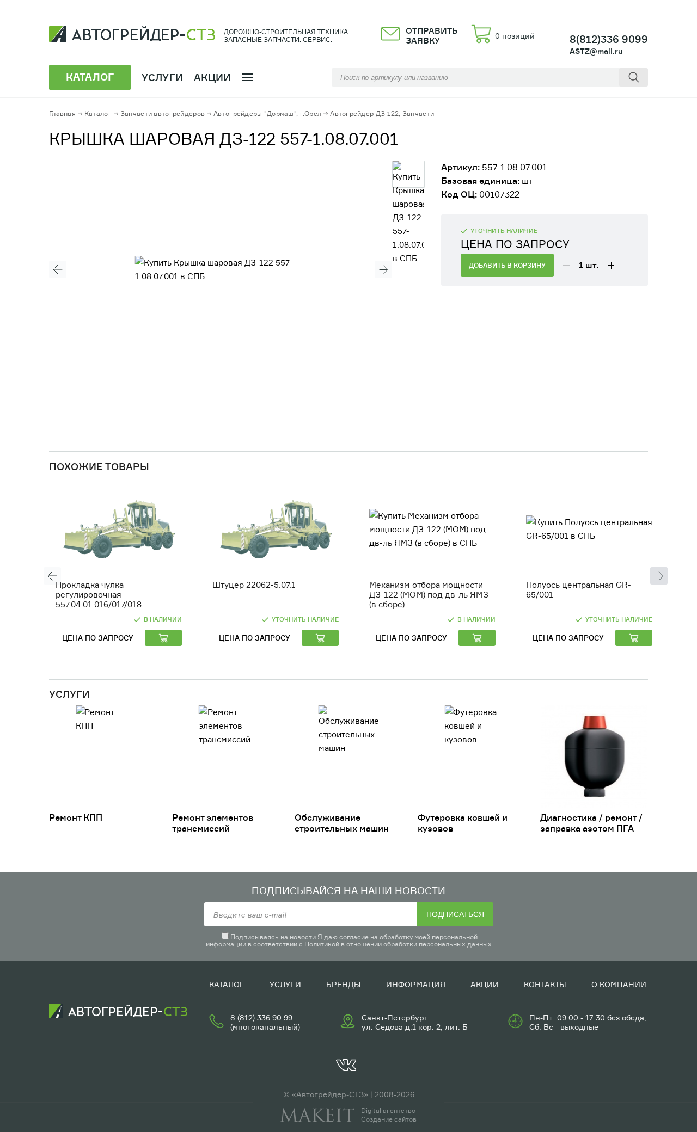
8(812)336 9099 (609, 39)
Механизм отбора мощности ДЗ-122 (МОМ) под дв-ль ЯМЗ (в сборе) (428, 595)
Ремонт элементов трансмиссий (212, 823)
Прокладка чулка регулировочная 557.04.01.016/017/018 (99, 595)
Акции (212, 77)
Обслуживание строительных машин (342, 823)
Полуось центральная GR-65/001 (578, 590)
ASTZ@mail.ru (596, 51)
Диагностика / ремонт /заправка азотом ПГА (591, 823)
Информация (415, 984)
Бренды (343, 984)
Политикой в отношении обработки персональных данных (398, 944)
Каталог (98, 113)
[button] (57, 269)
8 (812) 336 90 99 (261, 1017)
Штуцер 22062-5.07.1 (254, 585)
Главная (62, 113)
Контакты (545, 984)
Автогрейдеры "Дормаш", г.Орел (267, 113)
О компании (618, 984)
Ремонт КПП (75, 817)
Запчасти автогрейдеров (162, 113)
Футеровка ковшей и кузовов (463, 823)
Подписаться (455, 914)
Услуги (285, 984)
